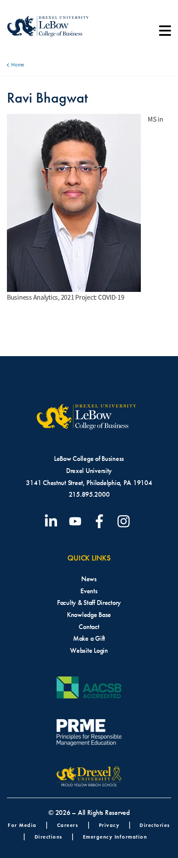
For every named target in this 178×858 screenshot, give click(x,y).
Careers (68, 825)
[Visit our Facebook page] (101, 521)
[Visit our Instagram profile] (125, 521)
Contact (89, 627)
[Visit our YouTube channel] (77, 521)
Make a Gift (89, 638)
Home (17, 64)
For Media (22, 825)
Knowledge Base (89, 615)
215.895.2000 (89, 494)
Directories (155, 825)
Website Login (89, 650)
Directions (49, 836)
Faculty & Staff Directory (89, 602)
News (89, 579)
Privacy (109, 825)
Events (88, 591)
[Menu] (165, 33)
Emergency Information (115, 836)
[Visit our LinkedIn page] (52, 521)
